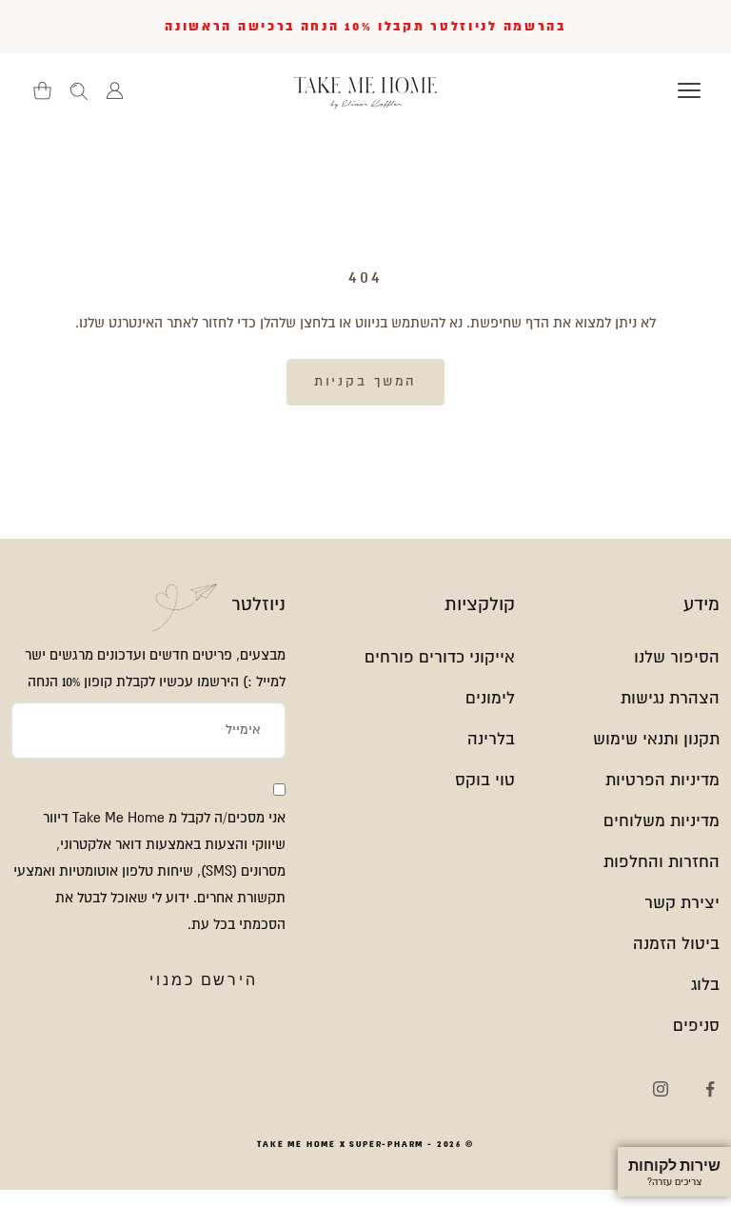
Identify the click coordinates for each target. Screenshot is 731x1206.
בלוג (705, 985)
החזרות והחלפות (661, 862)
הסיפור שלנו (677, 657)
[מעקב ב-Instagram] (660, 1088)
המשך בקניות (366, 381)
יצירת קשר (682, 903)
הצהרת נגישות (670, 698)
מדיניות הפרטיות (662, 780)
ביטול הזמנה (676, 944)
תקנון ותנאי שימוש (656, 739)
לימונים (490, 698)
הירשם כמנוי (203, 980)
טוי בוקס (485, 780)
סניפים (696, 1026)
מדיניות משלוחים (661, 821)
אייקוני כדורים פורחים (440, 657)
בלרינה (491, 739)
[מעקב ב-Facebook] (710, 1088)
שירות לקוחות (674, 1172)
